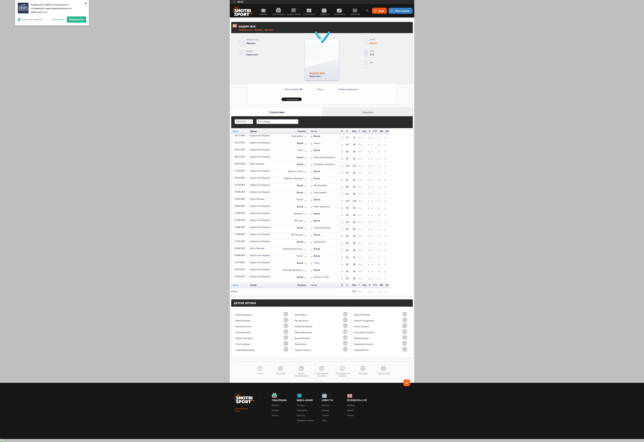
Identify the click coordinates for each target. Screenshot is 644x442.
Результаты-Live (357, 400)
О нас (260, 373)
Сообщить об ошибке (342, 374)
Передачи (302, 410)
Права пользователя (301, 374)
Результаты (309, 14)
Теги (324, 420)
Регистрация (402, 10)
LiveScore (355, 14)
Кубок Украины (257, 163)
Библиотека (245, 29)
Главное (263, 14)
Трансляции (278, 14)
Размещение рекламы (322, 374)
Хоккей (275, 410)
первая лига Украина (260, 135)
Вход (381, 10)
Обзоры (301, 405)
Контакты (363, 373)
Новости (324, 14)
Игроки (258, 29)
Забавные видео (305, 420)
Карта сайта (384, 373)
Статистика (276, 112)
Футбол (268, 29)
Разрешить (76, 19)
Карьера (367, 112)
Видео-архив (294, 14)
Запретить (57, 19)
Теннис (275, 415)
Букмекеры (339, 14)
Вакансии (280, 373)
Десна (373, 43)
